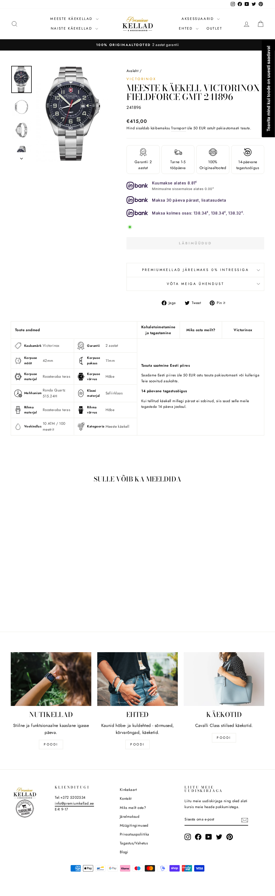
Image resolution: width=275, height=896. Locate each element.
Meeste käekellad (72, 18)
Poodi (137, 744)
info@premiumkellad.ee (74, 803)
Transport (178, 128)
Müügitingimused (134, 825)
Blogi (124, 852)
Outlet (214, 28)
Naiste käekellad (72, 28)
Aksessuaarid (199, 18)
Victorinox (141, 78)
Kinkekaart (128, 789)
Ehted (186, 28)
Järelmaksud (129, 816)
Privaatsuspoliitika (134, 834)
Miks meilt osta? (133, 807)
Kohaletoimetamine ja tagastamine (158, 329)
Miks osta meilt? (200, 330)
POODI (51, 744)
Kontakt (126, 798)
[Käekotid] (224, 679)
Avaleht (132, 70)
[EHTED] (137, 679)
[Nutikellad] (51, 679)
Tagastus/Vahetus (134, 843)
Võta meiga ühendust (195, 283)
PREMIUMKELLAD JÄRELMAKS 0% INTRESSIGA (195, 269)
